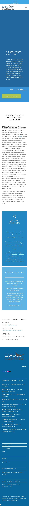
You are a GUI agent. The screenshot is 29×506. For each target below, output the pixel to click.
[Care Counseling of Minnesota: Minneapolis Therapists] (12, 7)
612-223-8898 (6, 448)
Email (3, 451)
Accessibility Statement (19, 498)
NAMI (20, 136)
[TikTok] (10, 371)
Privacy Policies (12, 498)
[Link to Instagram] (19, 502)
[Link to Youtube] (26, 502)
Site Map (24, 366)
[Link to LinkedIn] (21, 502)
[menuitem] (26, 7)
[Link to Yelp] (24, 502)
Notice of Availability (14, 500)
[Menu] (26, 7)
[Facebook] (5, 371)
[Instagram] (8, 371)
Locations (15, 1)
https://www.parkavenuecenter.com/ (12, 330)
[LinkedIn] (3, 371)
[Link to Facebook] (17, 502)
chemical (14, 254)
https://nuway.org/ (12, 325)
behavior (21, 254)
